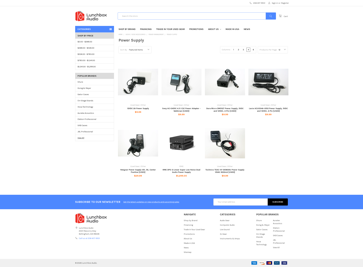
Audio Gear (225, 220)
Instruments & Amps (230, 238)
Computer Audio (227, 225)
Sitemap (187, 252)
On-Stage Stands (85, 100)
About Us (213, 29)
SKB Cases (82, 125)
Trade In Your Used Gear (170, 29)
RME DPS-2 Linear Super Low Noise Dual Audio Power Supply (181, 171)
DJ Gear (223, 234)
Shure (80, 82)
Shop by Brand (127, 29)
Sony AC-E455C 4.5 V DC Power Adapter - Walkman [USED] (181, 109)
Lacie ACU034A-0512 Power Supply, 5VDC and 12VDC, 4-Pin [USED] (268, 109)
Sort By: (123, 50)
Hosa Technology (85, 107)
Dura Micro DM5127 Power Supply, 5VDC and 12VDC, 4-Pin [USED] (224, 109)
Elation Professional (87, 119)
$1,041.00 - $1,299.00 (87, 66)
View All (81, 138)
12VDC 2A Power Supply (138, 108)
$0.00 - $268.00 (85, 42)
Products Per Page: (268, 50)
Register (285, 3)
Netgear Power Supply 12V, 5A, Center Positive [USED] (138, 171)
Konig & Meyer (84, 88)
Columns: (226, 49)
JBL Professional (85, 131)
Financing (146, 29)
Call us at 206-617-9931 (89, 238)
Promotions (196, 29)
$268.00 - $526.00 (86, 48)
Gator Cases (83, 94)
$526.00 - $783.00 (86, 54)
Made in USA (232, 29)
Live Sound (225, 229)
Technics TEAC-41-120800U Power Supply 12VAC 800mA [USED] (224, 171)
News (247, 29)
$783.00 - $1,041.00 (86, 60)
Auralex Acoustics (86, 113)
